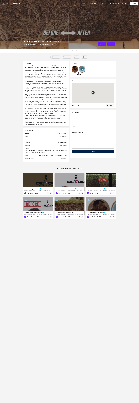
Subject (73, 126)
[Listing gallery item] (78, 70)
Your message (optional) (77, 132)
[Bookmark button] (51, 193)
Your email (74, 120)
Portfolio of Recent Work (114, 3)
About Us (104, 3)
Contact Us (134, 3)
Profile (63, 50)
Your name (74, 114)
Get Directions (110, 105)
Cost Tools (124, 3)
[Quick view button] (48, 193)
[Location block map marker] (93, 92)
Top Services (84, 3)
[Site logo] (3, 3)
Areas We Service (94, 3)
